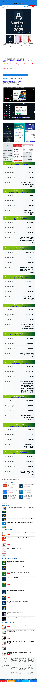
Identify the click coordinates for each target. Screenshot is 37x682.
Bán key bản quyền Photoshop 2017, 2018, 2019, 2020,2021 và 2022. (28, 496)
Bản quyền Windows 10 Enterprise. (14, 670)
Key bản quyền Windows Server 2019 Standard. (22, 669)
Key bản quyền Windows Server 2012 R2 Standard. (22, 674)
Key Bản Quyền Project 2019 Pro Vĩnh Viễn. (31, 665)
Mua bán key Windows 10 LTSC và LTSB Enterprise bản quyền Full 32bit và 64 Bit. (19, 514)
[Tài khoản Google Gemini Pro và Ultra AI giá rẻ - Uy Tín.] (5, 492)
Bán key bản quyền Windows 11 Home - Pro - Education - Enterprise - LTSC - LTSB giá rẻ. (20, 518)
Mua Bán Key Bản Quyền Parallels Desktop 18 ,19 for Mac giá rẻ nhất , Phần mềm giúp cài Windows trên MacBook (20, 508)
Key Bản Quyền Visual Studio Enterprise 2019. (31, 673)
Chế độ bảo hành (4, 661)
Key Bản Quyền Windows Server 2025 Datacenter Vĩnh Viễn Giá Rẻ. (17, 601)
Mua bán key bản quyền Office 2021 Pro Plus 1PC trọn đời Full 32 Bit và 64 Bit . (19, 553)
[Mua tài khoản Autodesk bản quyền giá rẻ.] (21, 486)
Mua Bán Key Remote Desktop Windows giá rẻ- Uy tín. (15, 612)
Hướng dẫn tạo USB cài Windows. (14, 673)
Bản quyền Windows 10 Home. (14, 668)
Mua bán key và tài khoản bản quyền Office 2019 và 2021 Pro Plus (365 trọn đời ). (12, 485)
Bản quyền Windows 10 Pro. (14, 661)
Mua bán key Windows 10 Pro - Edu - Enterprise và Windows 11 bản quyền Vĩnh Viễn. (20, 522)
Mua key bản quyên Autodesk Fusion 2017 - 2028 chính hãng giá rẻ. (17, 625)
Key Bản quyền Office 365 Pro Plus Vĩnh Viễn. (31, 661)
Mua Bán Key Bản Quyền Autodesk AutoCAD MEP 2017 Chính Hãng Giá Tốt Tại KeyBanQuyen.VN (19, 636)
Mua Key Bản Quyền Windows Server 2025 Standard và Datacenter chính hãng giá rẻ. (12, 496)
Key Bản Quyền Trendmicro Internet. (30, 668)
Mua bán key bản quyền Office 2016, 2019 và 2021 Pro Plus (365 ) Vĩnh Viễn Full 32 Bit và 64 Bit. (21, 533)
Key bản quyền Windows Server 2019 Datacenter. (22, 661)
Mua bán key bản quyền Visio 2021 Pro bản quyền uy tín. (16, 577)
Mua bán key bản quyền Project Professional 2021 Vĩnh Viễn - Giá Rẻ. (18, 572)
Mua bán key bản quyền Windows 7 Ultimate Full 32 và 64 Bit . (16, 526)
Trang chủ (3, 659)
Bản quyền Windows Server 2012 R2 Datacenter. (22, 666)
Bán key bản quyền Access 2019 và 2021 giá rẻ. (14, 548)
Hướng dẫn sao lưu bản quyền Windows (5, 666)
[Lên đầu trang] (35, 679)
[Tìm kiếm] (26, 7)
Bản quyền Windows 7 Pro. (14, 665)
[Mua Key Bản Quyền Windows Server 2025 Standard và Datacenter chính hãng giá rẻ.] (5, 497)
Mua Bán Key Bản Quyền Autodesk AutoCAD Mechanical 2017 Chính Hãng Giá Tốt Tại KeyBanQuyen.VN (20, 642)
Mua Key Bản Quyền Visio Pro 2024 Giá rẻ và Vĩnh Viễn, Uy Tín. (17, 566)
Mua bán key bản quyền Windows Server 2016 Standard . (16, 590)
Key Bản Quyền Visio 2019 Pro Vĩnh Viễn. (31, 663)
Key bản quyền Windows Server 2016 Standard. (22, 671)
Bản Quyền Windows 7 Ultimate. (14, 663)
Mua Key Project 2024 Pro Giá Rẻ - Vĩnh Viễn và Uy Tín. (15, 561)
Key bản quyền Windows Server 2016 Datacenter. (22, 663)
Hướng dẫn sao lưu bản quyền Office (5, 663)
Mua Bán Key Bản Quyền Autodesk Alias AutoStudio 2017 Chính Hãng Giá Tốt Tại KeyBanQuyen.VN (19, 653)
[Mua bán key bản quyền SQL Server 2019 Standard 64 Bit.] (21, 492)
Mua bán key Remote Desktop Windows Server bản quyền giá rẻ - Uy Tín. (18, 617)
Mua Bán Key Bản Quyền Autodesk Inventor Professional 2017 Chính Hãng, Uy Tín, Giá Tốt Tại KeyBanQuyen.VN (20, 631)
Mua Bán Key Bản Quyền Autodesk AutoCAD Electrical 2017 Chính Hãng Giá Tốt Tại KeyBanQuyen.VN (20, 647)
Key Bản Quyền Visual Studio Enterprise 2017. (31, 670)
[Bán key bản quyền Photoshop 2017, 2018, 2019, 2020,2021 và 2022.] (21, 497)
